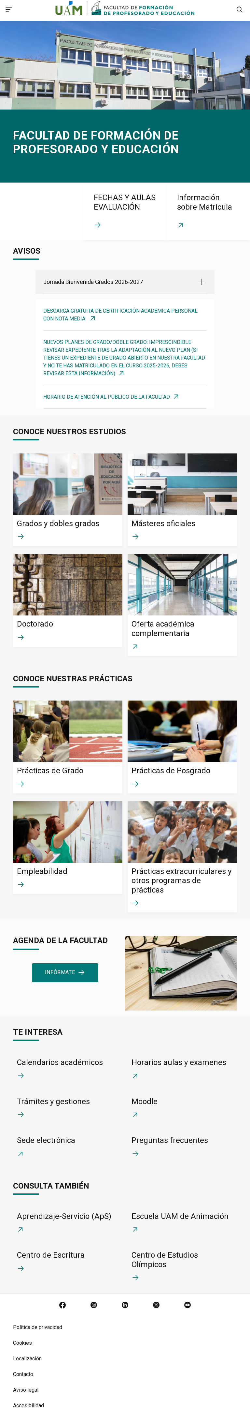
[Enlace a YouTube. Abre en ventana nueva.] (187, 1305)
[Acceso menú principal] (9, 10)
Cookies (22, 1343)
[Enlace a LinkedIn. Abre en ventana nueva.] (125, 1305)
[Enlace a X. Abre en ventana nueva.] (156, 1305)
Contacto (23, 1374)
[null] (239, 10)
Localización (27, 1358)
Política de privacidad (37, 1327)
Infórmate (60, 972)
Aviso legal (25, 1390)
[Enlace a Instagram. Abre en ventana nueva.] (94, 1305)
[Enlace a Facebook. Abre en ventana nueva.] (62, 1305)
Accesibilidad (28, 1405)
